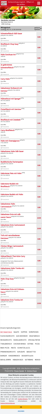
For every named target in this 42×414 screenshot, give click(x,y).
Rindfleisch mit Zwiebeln (10, 119)
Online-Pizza (32, 371)
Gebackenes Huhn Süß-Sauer (12, 151)
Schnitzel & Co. (23, 348)
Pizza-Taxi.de (19, 371)
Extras (30, 344)
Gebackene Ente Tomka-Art (12, 300)
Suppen (24, 332)
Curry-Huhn (5, 79)
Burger (3, 356)
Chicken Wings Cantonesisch (12, 246)
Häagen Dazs (18, 360)
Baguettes (31, 352)
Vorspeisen (33, 332)
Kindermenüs (14, 356)
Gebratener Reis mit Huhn (11, 173)
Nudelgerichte (19, 340)
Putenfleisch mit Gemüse (11, 109)
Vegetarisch (34, 336)
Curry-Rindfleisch (7, 130)
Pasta (13, 348)
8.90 (39, 37)
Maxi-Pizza (4, 348)
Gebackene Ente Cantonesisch (13, 225)
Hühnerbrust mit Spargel (10, 98)
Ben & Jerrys (5, 360)
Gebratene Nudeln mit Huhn (12, 194)
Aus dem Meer (21, 336)
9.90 (39, 155)
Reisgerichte (6, 340)
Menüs (37, 360)
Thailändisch (6, 344)
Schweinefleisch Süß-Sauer (11, 33)
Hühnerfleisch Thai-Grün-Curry (13, 256)
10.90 (39, 218)
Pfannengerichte (8, 352)
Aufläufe (21, 352)
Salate (16, 332)
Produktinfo (5, 40)
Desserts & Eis (27, 356)
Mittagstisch (6, 332)
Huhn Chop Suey (7, 279)
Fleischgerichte (7, 336)
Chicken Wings (19, 344)
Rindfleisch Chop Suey (9, 44)
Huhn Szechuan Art (8, 54)
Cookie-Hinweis (23, 399)
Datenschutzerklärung (8, 403)
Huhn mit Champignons (10, 141)
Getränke (29, 360)
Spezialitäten (34, 340)
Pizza (37, 344)
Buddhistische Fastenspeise (12, 162)
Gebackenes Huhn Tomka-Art (12, 268)
